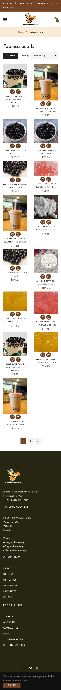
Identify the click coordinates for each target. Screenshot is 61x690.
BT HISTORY (10, 585)
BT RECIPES (10, 580)
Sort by (25, 56)
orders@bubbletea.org (14, 550)
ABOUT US (9, 622)
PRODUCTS (9, 591)
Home (21, 32)
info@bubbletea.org (13, 546)
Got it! (12, 685)
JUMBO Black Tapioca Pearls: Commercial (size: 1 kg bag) (15, 367)
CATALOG (8, 597)
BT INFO (8, 574)
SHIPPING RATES (13, 639)
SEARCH (8, 616)
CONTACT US (10, 628)
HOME (7, 568)
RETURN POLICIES (14, 645)
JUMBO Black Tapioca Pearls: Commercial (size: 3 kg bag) (15, 99)
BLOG (6, 634)
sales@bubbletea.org (14, 542)
